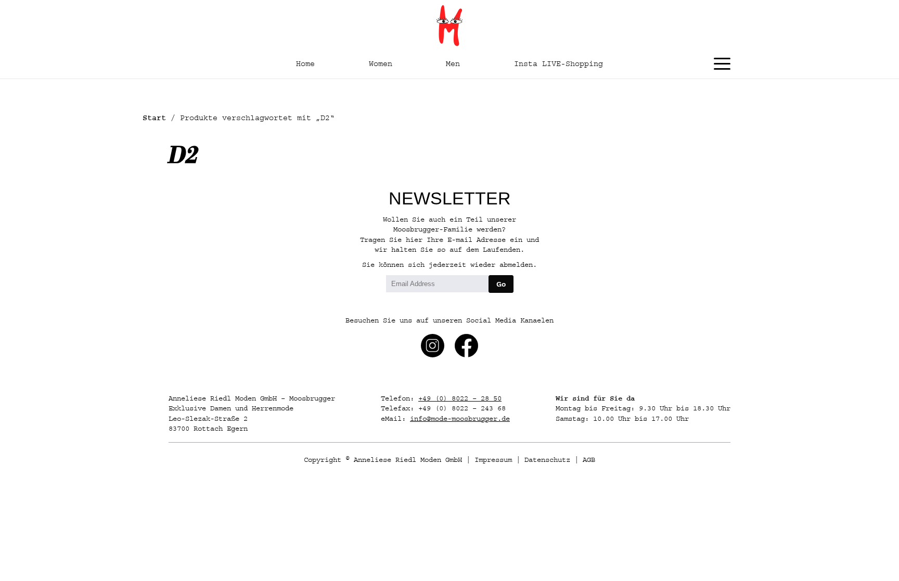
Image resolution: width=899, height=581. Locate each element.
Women (380, 63)
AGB (589, 460)
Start (154, 117)
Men (453, 63)
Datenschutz (547, 460)
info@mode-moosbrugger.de (460, 419)
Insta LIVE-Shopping (558, 63)
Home (305, 63)
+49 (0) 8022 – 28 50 (460, 398)
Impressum (493, 460)
